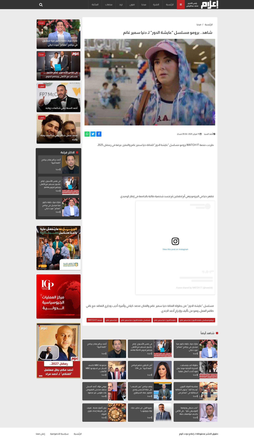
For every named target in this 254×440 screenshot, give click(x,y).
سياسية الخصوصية (59, 433)
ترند (121, 4)
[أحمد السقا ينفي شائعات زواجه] (58, 97)
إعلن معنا (40, 433)
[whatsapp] (87, 134)
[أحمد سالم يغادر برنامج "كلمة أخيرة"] (117, 349)
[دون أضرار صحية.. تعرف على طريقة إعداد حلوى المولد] (117, 412)
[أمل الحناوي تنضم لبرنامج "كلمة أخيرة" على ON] (163, 370)
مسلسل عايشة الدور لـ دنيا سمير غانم (135, 320)
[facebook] (98, 134)
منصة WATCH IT (95, 320)
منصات (108, 4)
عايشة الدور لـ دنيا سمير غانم (165, 320)
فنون (132, 4)
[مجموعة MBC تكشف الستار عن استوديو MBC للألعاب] (117, 370)
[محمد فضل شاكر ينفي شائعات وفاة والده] (58, 129)
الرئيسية (169, 4)
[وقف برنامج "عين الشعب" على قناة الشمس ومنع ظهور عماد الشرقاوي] (163, 391)
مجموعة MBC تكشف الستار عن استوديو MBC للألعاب (96, 368)
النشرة (156, 4)
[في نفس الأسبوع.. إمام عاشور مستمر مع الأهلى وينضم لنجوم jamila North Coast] (163, 349)
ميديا (144, 4)
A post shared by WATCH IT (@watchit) (194, 287)
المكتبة (95, 4)
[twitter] (93, 134)
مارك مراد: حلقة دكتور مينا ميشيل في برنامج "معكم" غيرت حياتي (187, 347)
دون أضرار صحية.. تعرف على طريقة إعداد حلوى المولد (96, 411)
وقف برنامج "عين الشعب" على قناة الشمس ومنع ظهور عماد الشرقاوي (141, 389)
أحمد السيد (208, 134)
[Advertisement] (150, 170)
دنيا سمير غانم (111, 320)
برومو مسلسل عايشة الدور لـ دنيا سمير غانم (197, 320)
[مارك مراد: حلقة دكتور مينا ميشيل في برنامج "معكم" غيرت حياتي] (208, 349)
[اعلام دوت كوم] (209, 5)
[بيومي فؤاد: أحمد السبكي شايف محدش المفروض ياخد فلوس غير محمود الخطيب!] (117, 391)
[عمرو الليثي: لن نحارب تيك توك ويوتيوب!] (163, 412)
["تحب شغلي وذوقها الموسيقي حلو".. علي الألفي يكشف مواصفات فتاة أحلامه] (208, 412)
